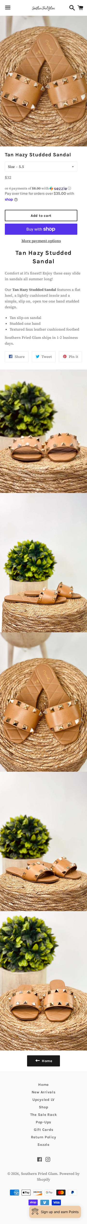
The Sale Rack (43, 1114)
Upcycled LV (43, 1099)
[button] (41, 188)
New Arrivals (44, 1092)
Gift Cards (43, 1129)
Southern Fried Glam (39, 1173)
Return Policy (43, 1137)
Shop (43, 1107)
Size (11, 166)
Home (43, 1084)
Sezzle (43, 1144)
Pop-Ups (43, 1122)
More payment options (41, 240)
